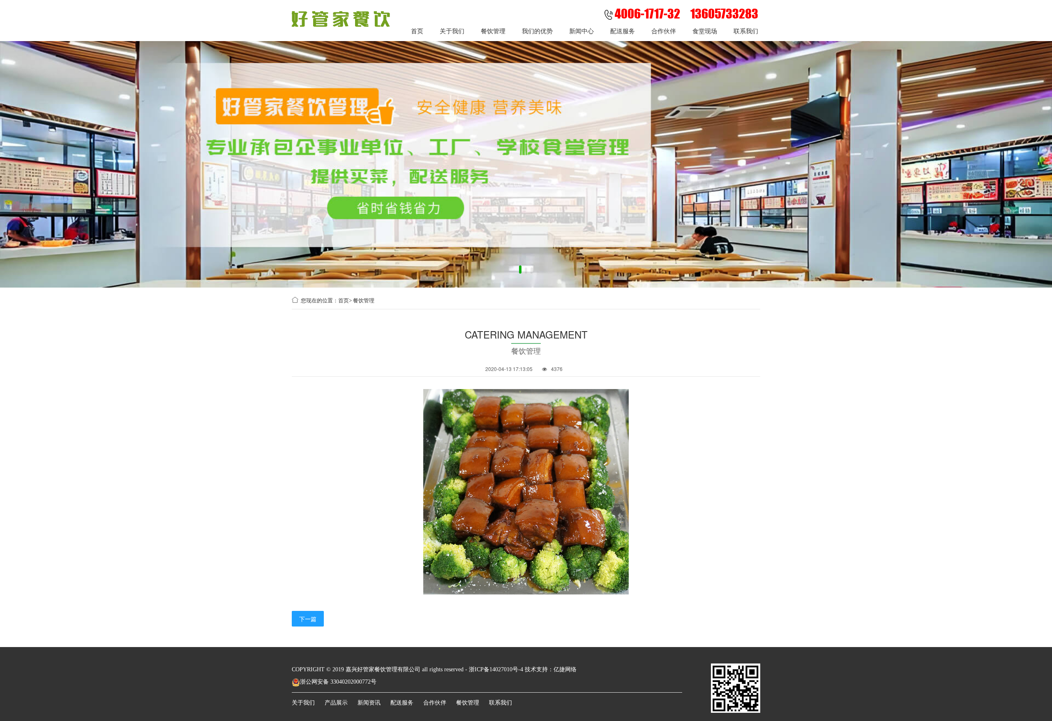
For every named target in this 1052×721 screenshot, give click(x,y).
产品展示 (336, 703)
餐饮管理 (493, 30)
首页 (417, 30)
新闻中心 (581, 30)
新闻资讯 (369, 703)
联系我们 (746, 30)
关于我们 (452, 30)
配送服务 (622, 30)
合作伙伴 (663, 30)
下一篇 (307, 619)
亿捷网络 (565, 669)
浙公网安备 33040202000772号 (338, 682)
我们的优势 (537, 30)
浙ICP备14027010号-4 (496, 669)
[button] (520, 270)
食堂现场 (704, 30)
